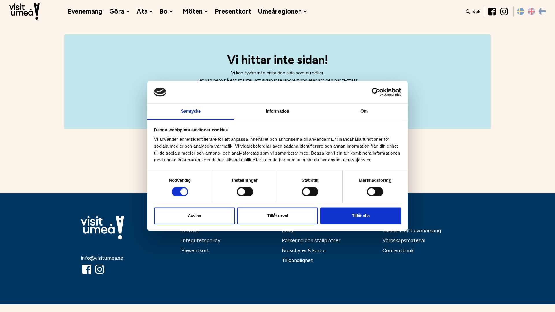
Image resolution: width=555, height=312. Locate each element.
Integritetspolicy (200, 240)
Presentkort (233, 11)
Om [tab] (364, 111)
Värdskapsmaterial (403, 240)
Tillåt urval (277, 215)
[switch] (245, 191)
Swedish (520, 11)
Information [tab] (277, 111)
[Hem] (24, 11)
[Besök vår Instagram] (504, 11)
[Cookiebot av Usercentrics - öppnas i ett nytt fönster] (376, 92)
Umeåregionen (280, 11)
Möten (193, 11)
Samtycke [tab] (191, 111)
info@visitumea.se (102, 258)
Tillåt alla (361, 215)
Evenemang (84, 11)
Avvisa (194, 215)
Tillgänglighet (297, 260)
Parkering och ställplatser (311, 240)
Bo (164, 11)
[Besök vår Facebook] (492, 11)
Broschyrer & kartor (304, 250)
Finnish (542, 11)
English (531, 11)
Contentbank (398, 250)
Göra (116, 11)
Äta (142, 11)
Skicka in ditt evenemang (411, 230)
